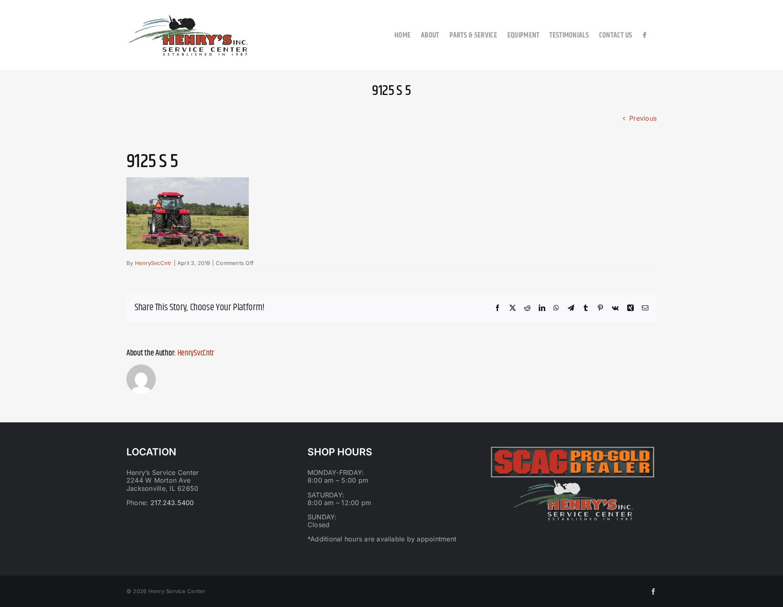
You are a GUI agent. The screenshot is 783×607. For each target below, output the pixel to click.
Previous (643, 118)
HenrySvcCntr (153, 263)
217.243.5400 (172, 503)
